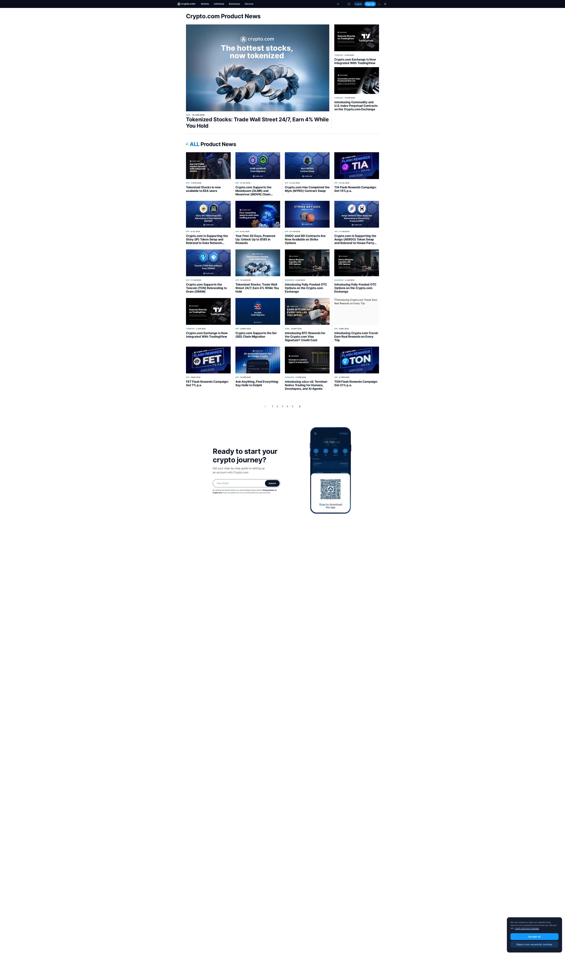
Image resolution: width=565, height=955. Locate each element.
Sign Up (370, 4)
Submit (272, 483)
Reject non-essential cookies (534, 944)
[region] (534, 935)
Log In (358, 4)
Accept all (534, 936)
